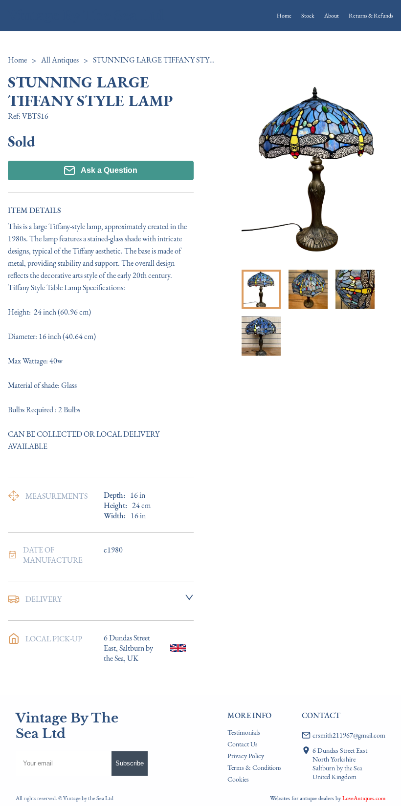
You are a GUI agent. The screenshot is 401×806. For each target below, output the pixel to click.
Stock (307, 16)
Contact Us (242, 744)
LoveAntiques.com (363, 798)
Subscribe (129, 763)
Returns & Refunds (371, 16)
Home (284, 16)
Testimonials (243, 732)
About (331, 16)
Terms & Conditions (254, 767)
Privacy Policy (245, 755)
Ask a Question (109, 170)
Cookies (238, 779)
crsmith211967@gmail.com (348, 735)
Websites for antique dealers (302, 798)
